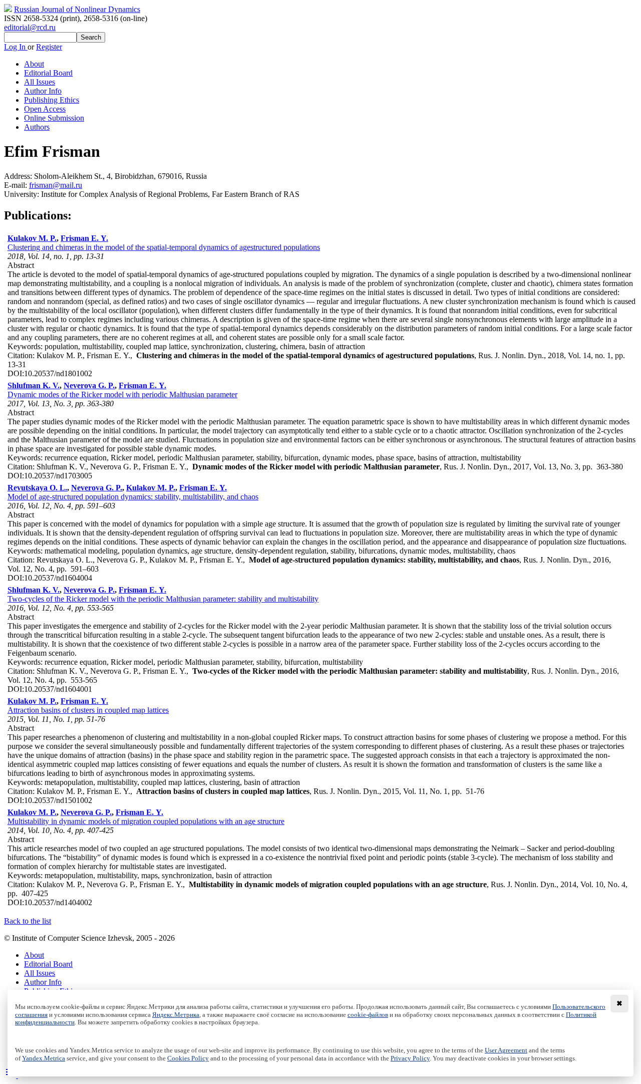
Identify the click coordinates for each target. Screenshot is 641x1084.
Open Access (45, 109)
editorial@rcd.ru (30, 27)
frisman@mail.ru (55, 185)
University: (22, 194)
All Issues (39, 82)
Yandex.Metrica (43, 1058)
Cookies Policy (188, 1058)
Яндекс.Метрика (175, 1014)
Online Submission (54, 118)
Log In (16, 47)
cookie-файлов (368, 1014)
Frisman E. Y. (84, 238)
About (34, 64)
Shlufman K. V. (34, 385)
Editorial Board (48, 73)
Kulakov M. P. (32, 238)
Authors (37, 127)
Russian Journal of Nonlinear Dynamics (77, 9)
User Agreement (506, 1050)
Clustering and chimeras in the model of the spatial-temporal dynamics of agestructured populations (164, 247)
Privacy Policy (410, 1058)
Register (49, 47)
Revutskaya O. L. (37, 487)
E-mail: (16, 185)
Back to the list (27, 921)
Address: (19, 176)
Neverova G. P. (89, 385)
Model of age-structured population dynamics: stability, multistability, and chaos (133, 496)
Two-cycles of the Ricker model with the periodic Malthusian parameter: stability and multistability (163, 599)
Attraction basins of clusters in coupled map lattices (88, 710)
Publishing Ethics (51, 100)
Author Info (43, 91)
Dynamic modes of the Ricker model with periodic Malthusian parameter (122, 394)
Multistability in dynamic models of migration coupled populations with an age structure (146, 821)
